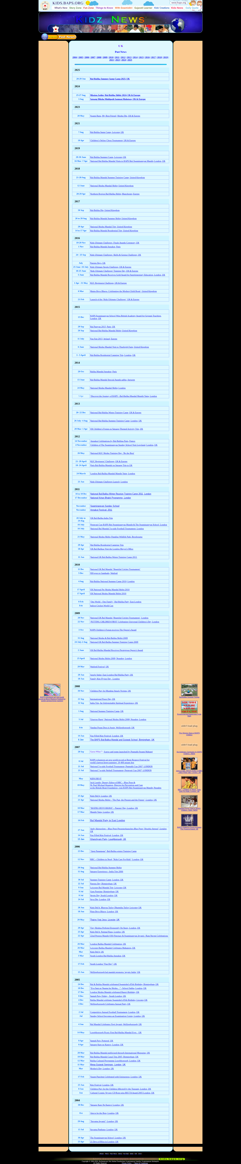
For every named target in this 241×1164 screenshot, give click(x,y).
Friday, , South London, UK (114, 996)
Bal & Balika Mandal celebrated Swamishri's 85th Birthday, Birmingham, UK (124, 984)
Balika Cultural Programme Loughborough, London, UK (115, 1060)
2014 (135, 57)
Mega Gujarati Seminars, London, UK (108, 1064)
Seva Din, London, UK (100, 899)
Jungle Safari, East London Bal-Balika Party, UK (111, 675)
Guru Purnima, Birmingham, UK (104, 891)
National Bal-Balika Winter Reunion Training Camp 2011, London (120, 494)
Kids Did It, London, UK (101, 796)
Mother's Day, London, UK (102, 1068)
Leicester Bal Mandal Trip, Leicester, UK (108, 887)
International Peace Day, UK (102, 699)
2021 (111, 60)
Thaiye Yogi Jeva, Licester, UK (105, 919)
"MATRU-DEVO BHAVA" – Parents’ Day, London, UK (114, 808)
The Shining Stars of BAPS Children (189, 734)
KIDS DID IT (95, 778)
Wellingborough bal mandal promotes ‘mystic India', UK (115, 972)
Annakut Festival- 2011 (101, 510)
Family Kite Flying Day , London (105, 678)
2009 (105, 57)
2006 (87, 57)
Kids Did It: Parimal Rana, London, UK (107, 932)
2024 (123, 60)
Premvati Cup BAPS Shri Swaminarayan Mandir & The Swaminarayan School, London (128, 524)
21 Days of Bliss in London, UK (104, 1141)
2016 (147, 57)
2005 (81, 57)
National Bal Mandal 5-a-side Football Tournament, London (117, 528)
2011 (117, 57)
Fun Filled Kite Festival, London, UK (106, 736)
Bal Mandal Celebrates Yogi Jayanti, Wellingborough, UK (116, 1024)
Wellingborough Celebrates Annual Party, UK (110, 1004)
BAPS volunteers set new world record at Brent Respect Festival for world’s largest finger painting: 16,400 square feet (120, 761)
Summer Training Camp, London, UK (106, 879)
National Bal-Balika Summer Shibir (106, 867)
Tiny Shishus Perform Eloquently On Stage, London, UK (115, 928)
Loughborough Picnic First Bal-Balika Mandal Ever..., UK (115, 1032)
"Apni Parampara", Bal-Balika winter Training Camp (113, 851)
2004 (74, 57)
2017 (153, 57)
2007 (93, 57)
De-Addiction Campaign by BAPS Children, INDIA (189, 753)
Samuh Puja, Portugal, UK (101, 1040)
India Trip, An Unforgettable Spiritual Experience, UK (114, 703)
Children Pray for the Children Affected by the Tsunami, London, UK (120, 1089)
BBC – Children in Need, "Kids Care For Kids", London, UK (116, 859)
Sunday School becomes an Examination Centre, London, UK (117, 1016)
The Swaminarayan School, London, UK (108, 1137)
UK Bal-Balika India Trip (101, 518)
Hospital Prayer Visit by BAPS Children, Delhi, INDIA (189, 809)
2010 (111, 57)
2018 (159, 57)
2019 (165, 57)
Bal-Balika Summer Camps (189, 697)
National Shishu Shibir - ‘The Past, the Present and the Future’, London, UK (123, 800)
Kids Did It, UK (97, 952)
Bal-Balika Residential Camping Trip (107, 545)
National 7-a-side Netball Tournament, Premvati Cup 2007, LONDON (120, 770)
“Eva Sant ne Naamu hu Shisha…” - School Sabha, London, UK (118, 988)
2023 (117, 60)
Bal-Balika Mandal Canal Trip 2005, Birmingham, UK (114, 1056)
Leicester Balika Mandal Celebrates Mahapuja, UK (112, 948)
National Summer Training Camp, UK (106, 711)
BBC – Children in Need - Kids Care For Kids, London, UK (189, 790)
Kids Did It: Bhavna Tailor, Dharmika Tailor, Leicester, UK (115, 907)
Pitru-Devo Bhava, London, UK (104, 911)
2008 (99, 57)
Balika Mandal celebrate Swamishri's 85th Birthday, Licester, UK (118, 1000)
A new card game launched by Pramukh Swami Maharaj (128, 751)
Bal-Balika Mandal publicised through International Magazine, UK (120, 1053)
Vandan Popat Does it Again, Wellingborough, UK (112, 727)
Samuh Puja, (95, 996)
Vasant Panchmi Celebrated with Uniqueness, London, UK (116, 1076)
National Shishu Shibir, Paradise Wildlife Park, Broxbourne (116, 537)
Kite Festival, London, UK (101, 1085)
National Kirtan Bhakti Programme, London (110, 498)
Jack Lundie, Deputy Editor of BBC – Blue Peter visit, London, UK (189, 771)
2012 (123, 57)
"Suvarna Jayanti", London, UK (104, 1121)
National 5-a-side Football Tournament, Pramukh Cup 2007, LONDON (121, 766)
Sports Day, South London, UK (103, 895)
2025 (130, 60)
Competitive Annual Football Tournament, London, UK (114, 1012)
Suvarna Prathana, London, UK (104, 1129)
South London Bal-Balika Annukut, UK (107, 956)
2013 (129, 57)
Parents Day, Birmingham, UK (103, 883)
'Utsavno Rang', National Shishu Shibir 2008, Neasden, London (118, 719)
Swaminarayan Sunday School (104, 506)
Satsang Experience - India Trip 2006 (106, 871)
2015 (141, 57)
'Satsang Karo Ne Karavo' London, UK (107, 1105)
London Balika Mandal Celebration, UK (108, 944)
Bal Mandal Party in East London (107, 820)
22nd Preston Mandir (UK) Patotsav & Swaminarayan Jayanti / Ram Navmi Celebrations (129, 936)
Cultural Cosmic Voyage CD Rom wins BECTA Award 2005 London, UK (122, 1093)
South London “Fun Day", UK (103, 964)
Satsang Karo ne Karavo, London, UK (106, 1044)
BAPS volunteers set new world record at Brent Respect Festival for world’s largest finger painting (52, 699)
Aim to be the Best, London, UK (104, 1113)
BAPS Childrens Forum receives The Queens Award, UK (189, 828)
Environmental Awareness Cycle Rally (189, 715)
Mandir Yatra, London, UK (102, 812)
